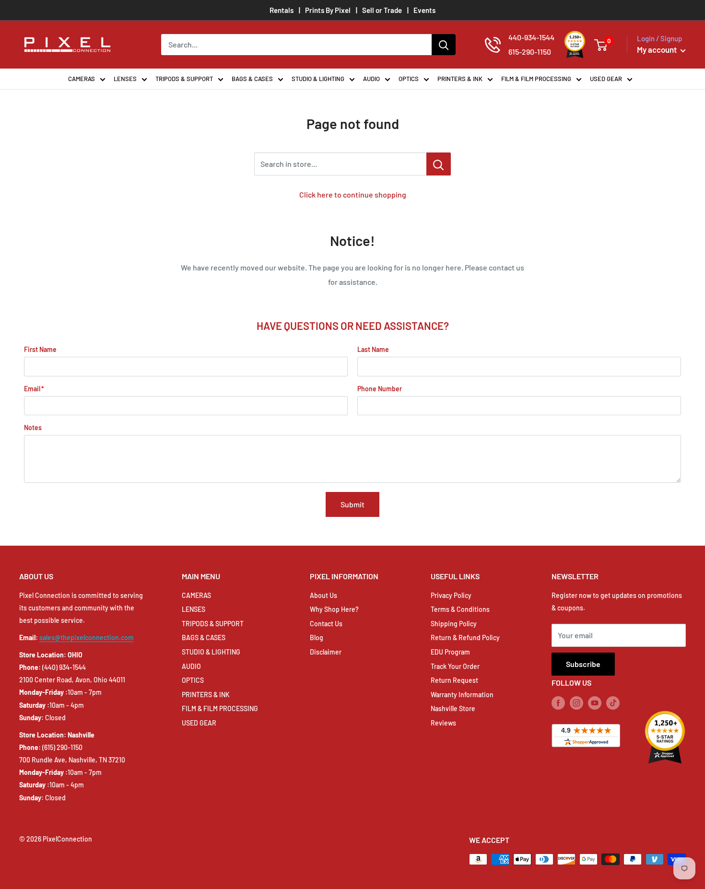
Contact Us (326, 624)
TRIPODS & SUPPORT (184, 78)
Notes (33, 427)
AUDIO (371, 78)
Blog (316, 637)
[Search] (444, 44)
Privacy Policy (451, 595)
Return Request (454, 680)
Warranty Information (462, 694)
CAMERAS (81, 78)
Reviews (443, 723)
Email (32, 389)
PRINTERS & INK (459, 78)
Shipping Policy (454, 624)
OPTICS (409, 78)
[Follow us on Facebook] (558, 703)
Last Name (373, 349)
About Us (323, 595)
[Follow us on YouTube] (594, 703)
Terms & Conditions (460, 609)
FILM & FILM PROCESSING (536, 78)
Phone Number (379, 389)
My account (657, 49)
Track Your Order (455, 666)
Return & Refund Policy (465, 637)
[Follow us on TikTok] (613, 703)
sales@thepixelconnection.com (86, 637)
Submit (352, 504)
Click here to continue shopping (352, 194)
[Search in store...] (438, 163)
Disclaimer (325, 652)
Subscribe (583, 663)
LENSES (125, 78)
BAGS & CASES (252, 78)
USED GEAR (606, 78)
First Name (40, 349)
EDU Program (450, 652)
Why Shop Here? (334, 609)
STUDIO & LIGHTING (318, 78)
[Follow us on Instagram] (576, 703)
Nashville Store (453, 708)
